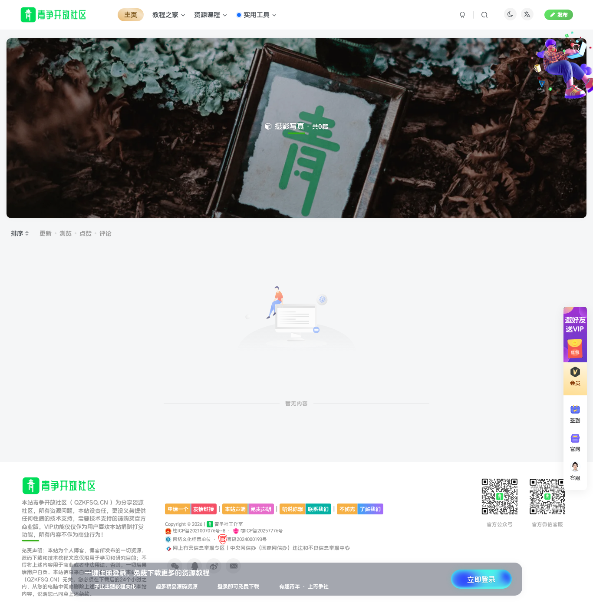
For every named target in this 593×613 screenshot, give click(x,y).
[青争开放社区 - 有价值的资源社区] (59, 485)
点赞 (85, 233)
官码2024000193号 (247, 539)
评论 (105, 233)
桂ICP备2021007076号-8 (198, 530)
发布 (562, 14)
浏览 (65, 233)
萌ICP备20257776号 (261, 530)
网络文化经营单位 (191, 539)
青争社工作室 (228, 524)
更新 (46, 233)
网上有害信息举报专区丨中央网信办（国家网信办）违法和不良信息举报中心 (260, 547)
